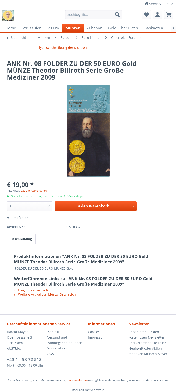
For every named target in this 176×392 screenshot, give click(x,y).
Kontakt (53, 332)
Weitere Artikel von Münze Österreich (46, 294)
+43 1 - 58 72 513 (24, 359)
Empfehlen (19, 217)
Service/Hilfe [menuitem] (158, 4)
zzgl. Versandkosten (34, 191)
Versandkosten (78, 380)
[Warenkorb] (168, 14)
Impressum (96, 337)
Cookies (94, 332)
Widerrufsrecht (59, 348)
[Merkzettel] (146, 14)
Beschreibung (21, 239)
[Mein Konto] (157, 14)
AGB (50, 353)
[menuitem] (93, 14)
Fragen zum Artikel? (32, 290)
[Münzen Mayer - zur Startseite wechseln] (8, 15)
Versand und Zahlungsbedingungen (64, 340)
